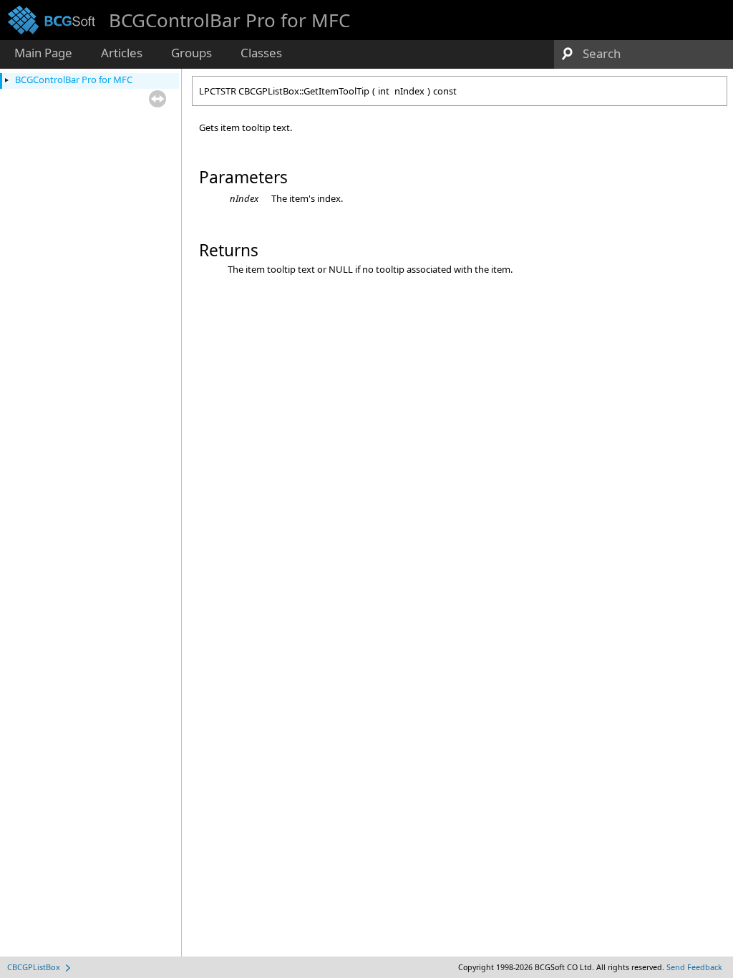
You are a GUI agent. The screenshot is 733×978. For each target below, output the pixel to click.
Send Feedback (694, 967)
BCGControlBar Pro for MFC (73, 79)
